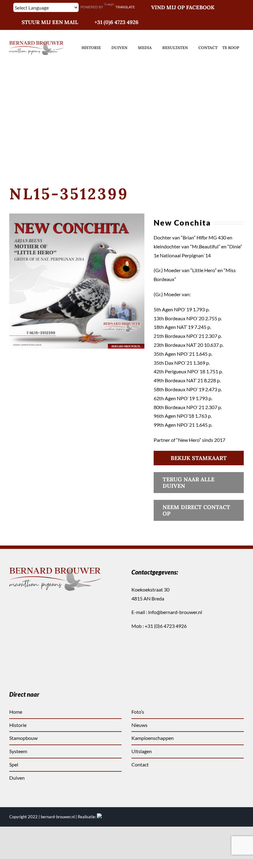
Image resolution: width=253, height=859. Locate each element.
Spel (13, 764)
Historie (18, 725)
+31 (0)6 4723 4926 (166, 626)
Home (15, 712)
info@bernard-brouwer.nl (175, 612)
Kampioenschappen (152, 738)
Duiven (17, 778)
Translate (125, 7)
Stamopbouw (23, 738)
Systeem (18, 751)
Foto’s (137, 712)
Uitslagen (141, 751)
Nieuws (139, 725)
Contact (140, 764)
